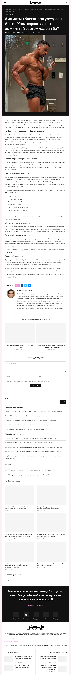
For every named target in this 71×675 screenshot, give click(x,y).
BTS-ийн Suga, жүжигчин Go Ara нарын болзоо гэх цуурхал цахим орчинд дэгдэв (39, 447)
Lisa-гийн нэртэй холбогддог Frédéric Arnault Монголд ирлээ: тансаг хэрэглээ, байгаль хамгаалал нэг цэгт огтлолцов (19, 536)
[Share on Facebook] (22, 285)
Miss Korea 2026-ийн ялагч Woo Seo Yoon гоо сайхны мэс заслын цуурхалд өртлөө (30, 420)
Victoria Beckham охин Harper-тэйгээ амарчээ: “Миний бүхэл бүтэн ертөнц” (28, 429)
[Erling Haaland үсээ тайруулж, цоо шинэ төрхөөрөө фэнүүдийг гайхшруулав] (51, 333)
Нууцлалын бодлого (10, 638)
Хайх (6, 399)
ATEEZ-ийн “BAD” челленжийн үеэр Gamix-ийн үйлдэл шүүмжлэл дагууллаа (51, 535)
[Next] (34, 653)
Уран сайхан (18, 9)
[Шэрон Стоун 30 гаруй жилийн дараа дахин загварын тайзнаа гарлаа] (8, 668)
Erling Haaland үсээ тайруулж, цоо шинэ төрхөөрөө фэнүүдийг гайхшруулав (28, 425)
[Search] (66, 2)
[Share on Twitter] (25, 285)
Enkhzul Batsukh (15, 32)
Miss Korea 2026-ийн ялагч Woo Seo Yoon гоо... (20, 346)
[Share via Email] (29, 285)
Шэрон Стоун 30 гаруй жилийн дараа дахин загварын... (24, 667)
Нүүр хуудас (8, 9)
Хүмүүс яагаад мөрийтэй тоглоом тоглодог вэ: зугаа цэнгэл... (47, 658)
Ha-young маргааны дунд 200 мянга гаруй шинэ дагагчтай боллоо (50, 564)
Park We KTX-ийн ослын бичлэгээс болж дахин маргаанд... (48, 667)
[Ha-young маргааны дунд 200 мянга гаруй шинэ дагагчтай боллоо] (51, 552)
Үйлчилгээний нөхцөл (11, 642)
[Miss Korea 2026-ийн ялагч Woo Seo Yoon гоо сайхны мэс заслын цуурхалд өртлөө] (20, 333)
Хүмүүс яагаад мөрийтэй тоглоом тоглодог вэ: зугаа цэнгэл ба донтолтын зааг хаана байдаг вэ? (35, 411)
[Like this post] (18, 285)
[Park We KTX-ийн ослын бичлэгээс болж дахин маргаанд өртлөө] (62, 669)
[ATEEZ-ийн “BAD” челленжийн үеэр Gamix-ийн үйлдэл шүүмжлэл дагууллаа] (51, 522)
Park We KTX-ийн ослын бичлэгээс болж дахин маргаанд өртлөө (24, 416)
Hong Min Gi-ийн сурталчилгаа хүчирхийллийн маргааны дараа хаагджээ (35, 438)
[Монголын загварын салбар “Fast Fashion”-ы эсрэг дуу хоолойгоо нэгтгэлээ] (8, 659)
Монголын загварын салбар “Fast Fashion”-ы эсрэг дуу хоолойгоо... (23, 658)
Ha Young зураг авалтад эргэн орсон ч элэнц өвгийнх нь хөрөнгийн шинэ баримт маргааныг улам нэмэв (18, 565)
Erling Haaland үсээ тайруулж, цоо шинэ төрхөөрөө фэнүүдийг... (51, 346)
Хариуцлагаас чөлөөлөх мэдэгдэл (14, 640)
